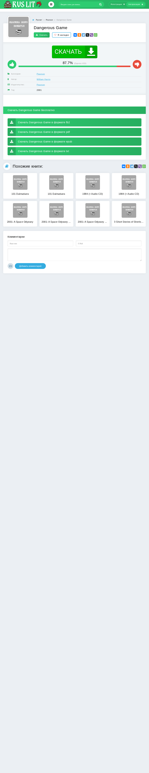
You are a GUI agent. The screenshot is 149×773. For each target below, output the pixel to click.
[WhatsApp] (95, 35)
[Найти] (100, 4)
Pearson (41, 74)
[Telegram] (83, 35)
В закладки (63, 35)
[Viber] (91, 35)
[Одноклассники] (79, 35)
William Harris (43, 79)
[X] (87, 35)
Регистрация (116, 4)
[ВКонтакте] (75, 35)
